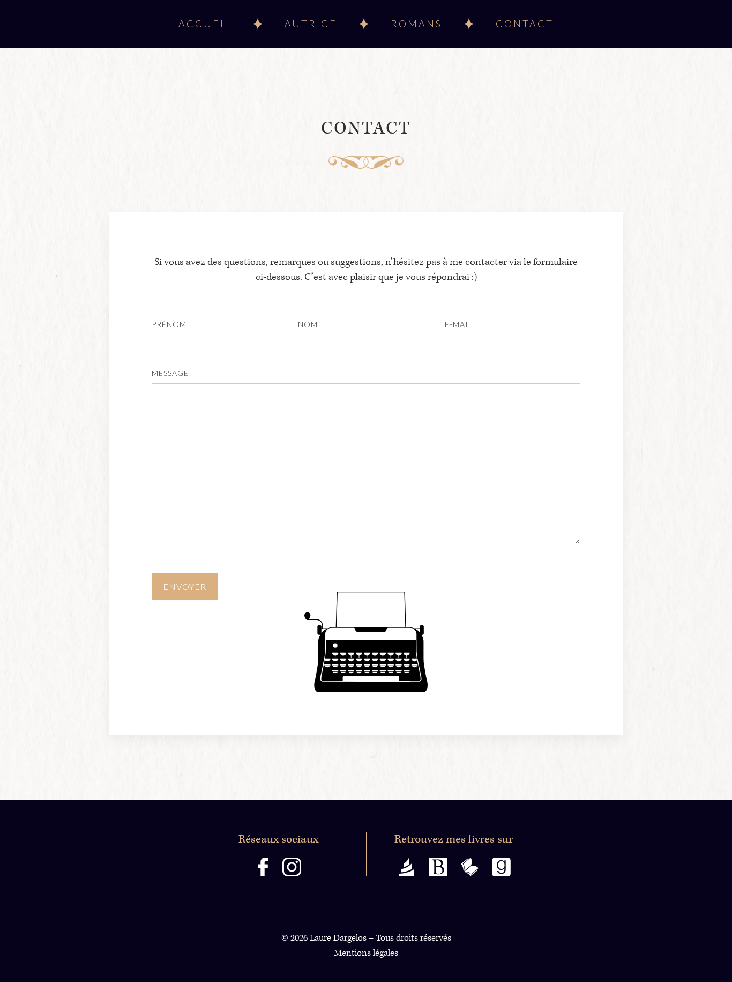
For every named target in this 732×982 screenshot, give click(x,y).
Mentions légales (366, 953)
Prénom (169, 324)
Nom (308, 324)
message (170, 373)
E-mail (459, 324)
